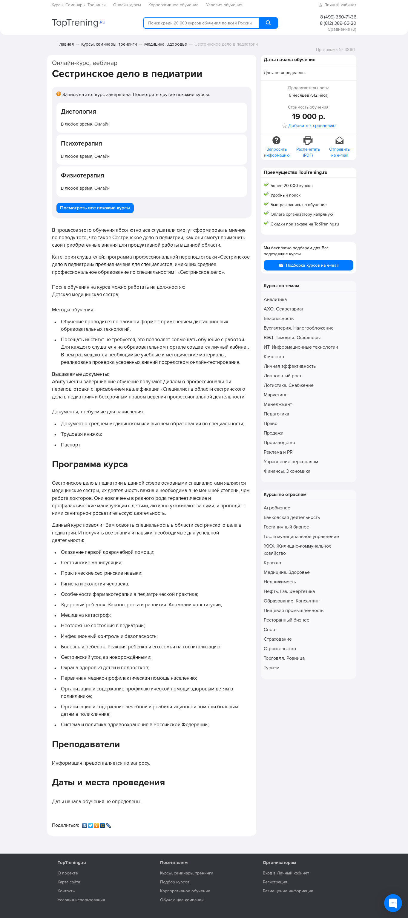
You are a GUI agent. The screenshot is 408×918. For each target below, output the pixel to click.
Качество (274, 357)
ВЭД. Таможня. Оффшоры (292, 338)
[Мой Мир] (103, 824)
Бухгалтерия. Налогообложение (299, 328)
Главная (65, 44)
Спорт (270, 630)
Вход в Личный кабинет (286, 873)
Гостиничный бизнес (286, 527)
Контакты (67, 891)
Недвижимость (280, 582)
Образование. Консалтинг (292, 601)
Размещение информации (288, 891)
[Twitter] (91, 824)
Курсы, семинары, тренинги (109, 44)
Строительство (280, 649)
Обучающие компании (182, 899)
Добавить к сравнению (311, 125)
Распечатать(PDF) (308, 152)
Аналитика (275, 299)
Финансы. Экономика (287, 471)
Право (270, 423)
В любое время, (85, 124)
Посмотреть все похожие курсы (95, 208)
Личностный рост (282, 376)
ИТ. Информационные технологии (301, 347)
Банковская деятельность (292, 517)
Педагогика (276, 414)
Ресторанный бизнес (286, 620)
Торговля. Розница (284, 658)
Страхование (278, 639)
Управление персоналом (291, 462)
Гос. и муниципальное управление (301, 537)
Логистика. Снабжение (289, 385)
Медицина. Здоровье (165, 44)
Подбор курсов (175, 882)
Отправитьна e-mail (339, 152)
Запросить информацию (277, 152)
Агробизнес (277, 508)
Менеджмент (278, 404)
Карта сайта (69, 882)
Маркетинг (275, 395)
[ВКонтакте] (85, 824)
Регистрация (275, 882)
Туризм (271, 668)
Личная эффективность (290, 366)
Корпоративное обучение (185, 891)
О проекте (68, 873)
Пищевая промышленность (293, 610)
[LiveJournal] (109, 824)
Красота (272, 563)
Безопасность (279, 319)
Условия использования (81, 899)
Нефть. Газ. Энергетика (289, 591)
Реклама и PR (278, 452)
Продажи (273, 433)
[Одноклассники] (97, 824)
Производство (279, 443)
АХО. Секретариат (283, 309)
